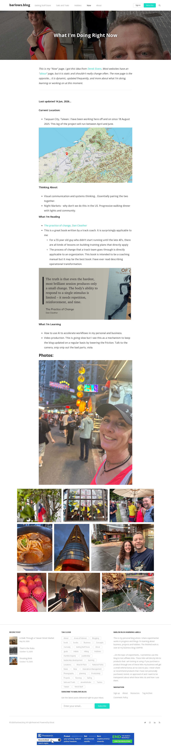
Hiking (86, 651)
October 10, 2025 (26, 662)
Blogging (95, 638)
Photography (69, 673)
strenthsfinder (86, 682)
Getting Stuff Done (43, 5)
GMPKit (139, 647)
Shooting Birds (26, 658)
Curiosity (67, 647)
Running (78, 678)
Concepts (99, 642)
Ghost (97, 647)
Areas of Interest (80, 638)
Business (87, 642)
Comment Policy (121, 697)
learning (91, 660)
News (66, 669)
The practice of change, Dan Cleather (65, 225)
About (99, 5)
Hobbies (77, 5)
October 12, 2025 (26, 651)
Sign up (117, 693)
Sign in (138, 5)
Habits (75, 651)
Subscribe (149, 5)
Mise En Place (82, 665)
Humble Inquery (70, 656)
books (75, 642)
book (66, 642)
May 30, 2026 (24, 641)
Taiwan (66, 687)
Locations (67, 665)
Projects (67, 678)
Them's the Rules (27, 648)
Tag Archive (147, 693)
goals (66, 651)
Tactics (99, 682)
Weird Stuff (79, 687)
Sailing (89, 678)
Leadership (85, 656)
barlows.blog (19, 5)
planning (82, 673)
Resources (134, 693)
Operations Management (92, 669)
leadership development (73, 660)
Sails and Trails (62, 5)
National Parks (97, 665)
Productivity (95, 673)
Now (89, 5)
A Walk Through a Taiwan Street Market (37, 638)
